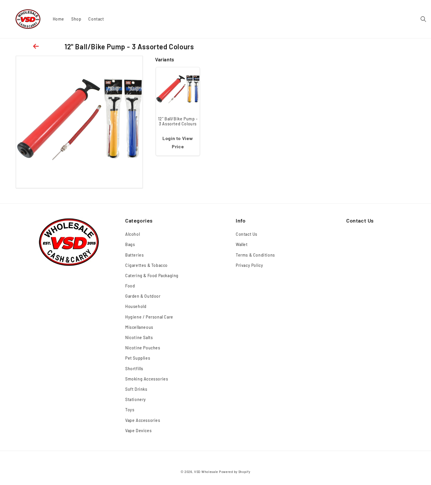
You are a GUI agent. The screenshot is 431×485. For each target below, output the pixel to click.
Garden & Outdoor (143, 296)
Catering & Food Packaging (152, 275)
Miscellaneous (139, 327)
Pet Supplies (137, 358)
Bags (130, 244)
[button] (423, 19)
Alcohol (132, 234)
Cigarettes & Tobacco (146, 265)
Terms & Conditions (255, 254)
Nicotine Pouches (142, 348)
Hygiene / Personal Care (149, 316)
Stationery (135, 399)
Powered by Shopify (234, 472)
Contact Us (246, 234)
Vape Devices (138, 430)
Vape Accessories (142, 420)
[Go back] (37, 46)
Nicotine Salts (139, 337)
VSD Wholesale (206, 472)
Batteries (134, 254)
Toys (129, 409)
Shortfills (134, 368)
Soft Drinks (136, 389)
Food (130, 286)
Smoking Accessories (146, 379)
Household (135, 306)
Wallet (242, 244)
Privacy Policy (249, 265)
